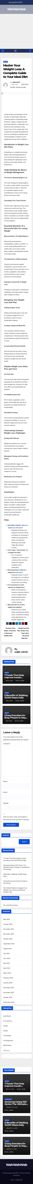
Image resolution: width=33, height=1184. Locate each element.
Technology (7, 1035)
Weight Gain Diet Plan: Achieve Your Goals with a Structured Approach (23, 633)
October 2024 (7, 939)
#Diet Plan (24, 84)
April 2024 (6, 968)
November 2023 (8, 992)
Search (6, 835)
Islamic (5, 1031)
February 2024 (8, 978)
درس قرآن (6, 1050)
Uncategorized (8, 1040)
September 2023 (8, 1002)
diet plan (19, 572)
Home (12, 1180)
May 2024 (6, 963)
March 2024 (7, 973)
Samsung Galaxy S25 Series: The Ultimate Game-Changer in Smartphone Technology (16, 867)
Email (5, 792)
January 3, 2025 (11, 1149)
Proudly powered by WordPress (11, 1173)
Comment (6, 743)
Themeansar (16, 1175)
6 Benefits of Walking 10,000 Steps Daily (16, 696)
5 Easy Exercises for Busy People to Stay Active (15, 717)
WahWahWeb (16, 9)
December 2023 (8, 987)
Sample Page (18, 1180)
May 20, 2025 (10, 1089)
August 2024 (7, 948)
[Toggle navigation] (15, 51)
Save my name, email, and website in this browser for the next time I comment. (16, 818)
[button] (27, 50)
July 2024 (6, 953)
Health (5, 61)
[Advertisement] (16, 31)
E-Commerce (7, 1021)
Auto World (7, 1016)
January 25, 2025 (12, 1107)
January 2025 (7, 924)
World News (7, 1045)
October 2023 (7, 997)
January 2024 (7, 983)
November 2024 (8, 934)
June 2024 (6, 958)
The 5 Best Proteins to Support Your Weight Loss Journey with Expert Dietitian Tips (15, 890)
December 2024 (8, 929)
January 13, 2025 (12, 1128)
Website (6, 803)
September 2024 (8, 944)
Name (5, 781)
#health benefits (21, 87)
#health (12, 87)
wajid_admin (16, 82)
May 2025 (6, 919)
